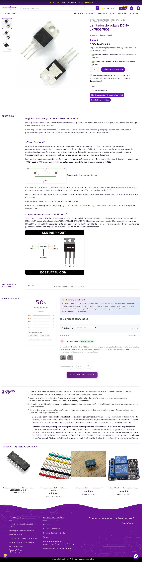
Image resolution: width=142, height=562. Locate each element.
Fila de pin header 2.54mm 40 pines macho (53, 489)
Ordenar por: (68, 328)
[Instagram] (11, 551)
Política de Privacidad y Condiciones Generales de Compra (58, 542)
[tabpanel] (49, 53)
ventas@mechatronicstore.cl (21, 531)
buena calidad (45, 335)
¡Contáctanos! (96, 81)
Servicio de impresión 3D (54, 533)
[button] (131, 8)
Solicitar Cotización (51, 529)
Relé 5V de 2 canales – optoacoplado (124, 488)
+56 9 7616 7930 (16, 535)
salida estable (33, 335)
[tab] (7, 23)
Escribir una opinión (83, 375)
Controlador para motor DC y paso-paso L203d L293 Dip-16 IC (18, 489)
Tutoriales (47, 537)
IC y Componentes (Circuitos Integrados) (108, 20)
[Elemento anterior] (17, 53)
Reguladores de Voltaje (101, 22)
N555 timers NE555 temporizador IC (89, 488)
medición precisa (34, 340)
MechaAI (47, 525)
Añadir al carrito (113, 69)
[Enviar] (97, 8)
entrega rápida (46, 340)
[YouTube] (20, 551)
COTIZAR (123, 8)
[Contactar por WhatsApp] (136, 556)
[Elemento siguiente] (80, 53)
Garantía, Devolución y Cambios (57, 548)
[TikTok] (15, 551)
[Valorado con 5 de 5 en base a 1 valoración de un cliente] (115, 40)
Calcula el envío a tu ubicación (101, 35)
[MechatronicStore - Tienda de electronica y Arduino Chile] (9, 8)
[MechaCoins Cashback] (5, 555)
